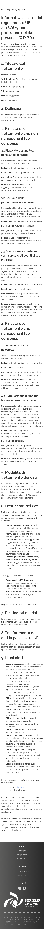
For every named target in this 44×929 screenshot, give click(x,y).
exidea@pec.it (21, 787)
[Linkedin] (24, 888)
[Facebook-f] (19, 888)
